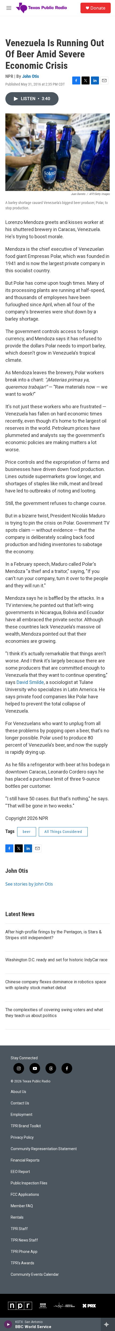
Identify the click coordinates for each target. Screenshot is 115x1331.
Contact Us (20, 1103)
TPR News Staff (24, 1240)
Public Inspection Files (29, 1183)
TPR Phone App (24, 1252)
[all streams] (108, 1324)
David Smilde (30, 682)
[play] (8, 1324)
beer (26, 832)
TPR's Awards (22, 1263)
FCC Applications (25, 1195)
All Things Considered (63, 832)
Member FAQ (22, 1206)
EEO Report (20, 1172)
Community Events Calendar (35, 1275)
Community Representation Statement (44, 1149)
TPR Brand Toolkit (26, 1126)
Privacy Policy (22, 1137)
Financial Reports (25, 1160)
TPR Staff (19, 1229)
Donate (97, 8)
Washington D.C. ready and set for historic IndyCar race (56, 959)
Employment (21, 1115)
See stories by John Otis (29, 884)
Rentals (17, 1217)
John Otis (30, 76)
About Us (18, 1092)
